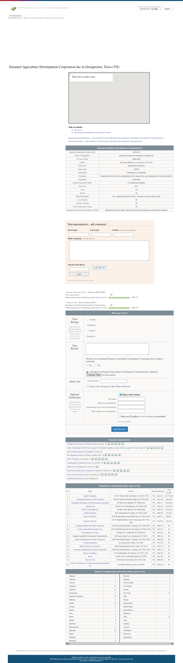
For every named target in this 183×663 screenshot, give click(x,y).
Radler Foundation (90, 496)
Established (160, 491)
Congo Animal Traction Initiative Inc (90, 529)
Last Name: (95, 230)
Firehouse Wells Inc (90, 521)
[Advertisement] (91, 41)
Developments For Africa (90, 532)
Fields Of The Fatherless (90, 509)
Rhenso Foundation (90, 553)
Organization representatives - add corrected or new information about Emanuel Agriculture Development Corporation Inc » (116, 138)
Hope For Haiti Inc (90, 516)
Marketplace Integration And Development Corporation (90, 503)
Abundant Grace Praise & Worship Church (81, 444)
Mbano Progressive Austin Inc (90, 546)
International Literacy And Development (90, 499)
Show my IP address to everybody (143, 416)
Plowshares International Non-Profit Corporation (90, 549)
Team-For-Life (90, 560)
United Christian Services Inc (77, 478)
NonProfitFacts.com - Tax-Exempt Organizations (44, 7)
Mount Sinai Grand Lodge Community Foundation (84, 470)
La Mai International (90, 542)
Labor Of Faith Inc (73, 459)
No (99, 365)
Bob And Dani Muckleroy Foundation (80, 451)
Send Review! (119, 429)
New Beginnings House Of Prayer (78, 455)
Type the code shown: (76, 264)
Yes (90, 365)
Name (90, 491)
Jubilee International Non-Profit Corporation (90, 539)
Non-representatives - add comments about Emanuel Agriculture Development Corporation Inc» (105, 141)
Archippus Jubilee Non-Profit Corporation (90, 525)
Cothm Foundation (90, 513)
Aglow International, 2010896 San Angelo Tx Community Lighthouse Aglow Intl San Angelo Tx (100, 448)
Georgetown (140, 162)
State (153, 491)
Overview (78, 130)
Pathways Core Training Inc (76, 466)
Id (66, 491)
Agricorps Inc (90, 506)
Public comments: (81, 238)
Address (131, 491)
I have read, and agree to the (109, 386)
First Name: (72, 230)
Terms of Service (122, 386)
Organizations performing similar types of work (92, 132)
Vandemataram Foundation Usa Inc (79, 463)
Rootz (90, 556)
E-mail (124, 230)
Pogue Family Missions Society (78, 474)
